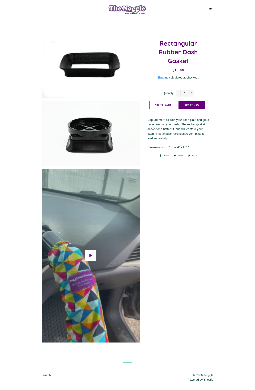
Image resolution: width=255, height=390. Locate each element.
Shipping (162, 77)
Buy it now (192, 105)
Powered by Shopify (200, 379)
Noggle (208, 375)
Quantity (168, 93)
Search (46, 375)
